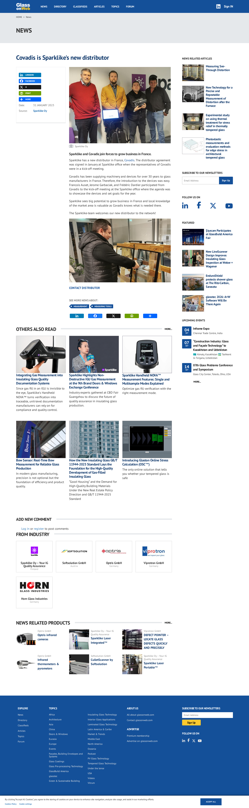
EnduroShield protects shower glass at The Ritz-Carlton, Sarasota (219, 281)
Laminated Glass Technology (102, 724)
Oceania (92, 748)
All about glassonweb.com (140, 714)
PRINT (28, 93)
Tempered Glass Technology (102, 763)
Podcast (92, 753)
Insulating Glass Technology (102, 714)
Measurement (80, 306)
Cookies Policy (10, 804)
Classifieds (80, 6)
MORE (28, 99)
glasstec (53, 776)
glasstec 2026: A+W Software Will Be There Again (218, 300)
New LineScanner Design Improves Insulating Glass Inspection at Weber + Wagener (219, 259)
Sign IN (228, 6)
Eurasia (53, 739)
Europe (52, 743)
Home (19, 17)
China (52, 729)
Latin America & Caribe (100, 729)
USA (90, 773)
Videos (91, 778)
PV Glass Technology (98, 758)
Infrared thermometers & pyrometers (48, 664)
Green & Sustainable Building (64, 780)
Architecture (55, 719)
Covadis (129, 160)
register (39, 529)
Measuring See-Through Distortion (218, 68)
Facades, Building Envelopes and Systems (66, 755)
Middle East (94, 739)
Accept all (211, 802)
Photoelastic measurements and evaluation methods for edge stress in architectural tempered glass (218, 148)
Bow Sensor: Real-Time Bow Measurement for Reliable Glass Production (37, 464)
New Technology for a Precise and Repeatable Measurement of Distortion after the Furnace (219, 97)
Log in (25, 529)
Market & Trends (96, 734)
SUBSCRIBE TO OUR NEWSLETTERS (202, 172)
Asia (51, 724)
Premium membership (138, 735)
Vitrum (91, 782)
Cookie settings (25, 804)
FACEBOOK (30, 81)
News (44, 6)
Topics (115, 6)
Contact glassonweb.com (139, 720)
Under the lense (96, 768)
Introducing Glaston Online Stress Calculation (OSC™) (145, 462)
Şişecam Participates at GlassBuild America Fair (219, 234)
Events (52, 748)
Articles (99, 6)
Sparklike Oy (40, 110)
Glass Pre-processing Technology (66, 766)
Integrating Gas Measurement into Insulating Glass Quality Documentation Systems (39, 379)
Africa (52, 714)
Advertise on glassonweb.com (142, 741)
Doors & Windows (58, 734)
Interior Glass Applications (101, 719)
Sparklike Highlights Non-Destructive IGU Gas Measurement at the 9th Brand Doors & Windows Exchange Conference (93, 381)
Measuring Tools (103, 306)
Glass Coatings (56, 761)
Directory (60, 6)
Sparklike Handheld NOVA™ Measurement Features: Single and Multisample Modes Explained (146, 379)
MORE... (168, 328)
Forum (130, 6)
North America (95, 743)
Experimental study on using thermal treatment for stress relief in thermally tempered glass (218, 122)
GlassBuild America (59, 771)
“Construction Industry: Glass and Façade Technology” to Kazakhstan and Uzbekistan (211, 345)
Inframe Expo (201, 328)
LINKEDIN (29, 75)
